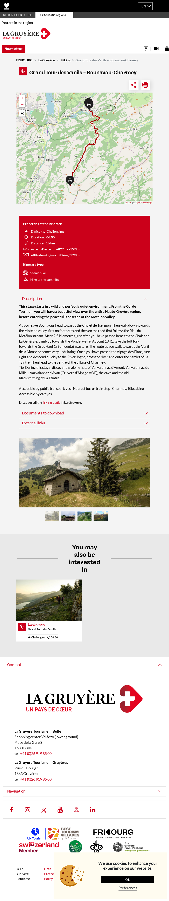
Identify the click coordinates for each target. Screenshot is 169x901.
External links (33, 423)
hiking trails (51, 402)
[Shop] (167, 47)
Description (32, 298)
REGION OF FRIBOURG (17, 15)
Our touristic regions (52, 15)
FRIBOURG (24, 60)
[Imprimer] (145, 85)
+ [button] (22, 98)
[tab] (84, 299)
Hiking (65, 60)
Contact (14, 665)
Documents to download (43, 413)
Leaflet (128, 202)
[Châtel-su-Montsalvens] (84, 472)
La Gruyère (46, 60)
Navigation (16, 791)
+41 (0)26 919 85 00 (36, 753)
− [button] (22, 104)
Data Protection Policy (51, 874)
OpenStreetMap (143, 202)
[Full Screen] (22, 113)
